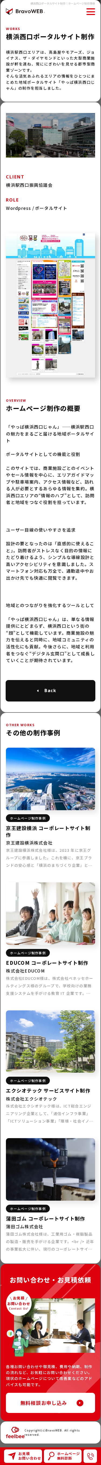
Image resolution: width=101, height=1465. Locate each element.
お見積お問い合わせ (29, 1456)
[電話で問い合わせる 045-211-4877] (90, 1456)
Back (50, 690)
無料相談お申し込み (43, 1402)
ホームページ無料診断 (68, 1456)
